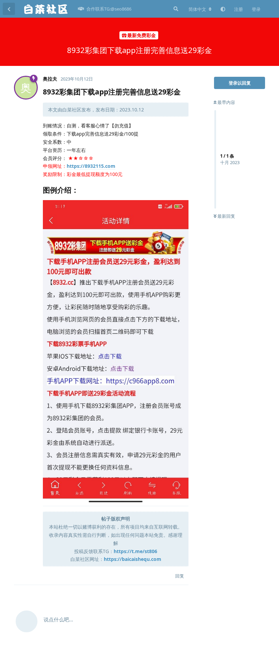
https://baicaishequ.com (132, 559)
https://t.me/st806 (135, 551)
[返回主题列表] (9, 9)
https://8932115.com (91, 166)
